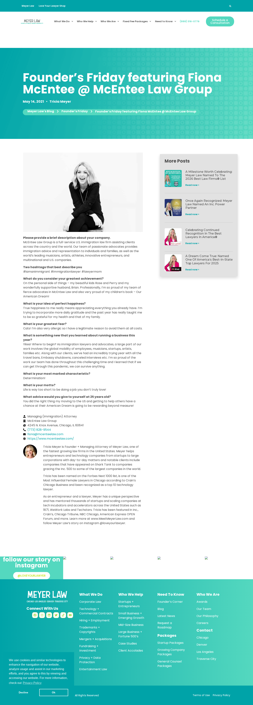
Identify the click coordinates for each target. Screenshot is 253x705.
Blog (160, 609)
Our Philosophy (207, 616)
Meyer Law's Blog (40, 111)
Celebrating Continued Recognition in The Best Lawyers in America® (203, 233)
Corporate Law (90, 602)
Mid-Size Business (131, 625)
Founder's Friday (74, 111)
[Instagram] (42, 615)
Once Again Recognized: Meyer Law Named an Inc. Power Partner (208, 204)
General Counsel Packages (169, 663)
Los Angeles (205, 652)
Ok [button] (53, 692)
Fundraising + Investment (88, 648)
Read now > (192, 185)
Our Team (204, 609)
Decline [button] (23, 692)
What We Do (62, 21)
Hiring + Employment (94, 620)
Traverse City (206, 659)
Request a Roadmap (164, 625)
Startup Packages (170, 643)
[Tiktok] (63, 615)
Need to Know (164, 21)
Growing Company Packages (171, 652)
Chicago (203, 637)
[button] (230, 6)
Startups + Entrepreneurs (129, 604)
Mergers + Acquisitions (95, 639)
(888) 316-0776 (189, 21)
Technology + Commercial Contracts (96, 611)
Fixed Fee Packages (135, 21)
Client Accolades (130, 650)
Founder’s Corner (170, 602)
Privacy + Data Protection (90, 660)
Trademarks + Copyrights (89, 629)
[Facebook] (35, 615)
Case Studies (127, 643)
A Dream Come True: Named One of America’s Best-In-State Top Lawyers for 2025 (209, 259)
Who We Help (85, 21)
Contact (205, 630)
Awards (202, 602)
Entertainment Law (93, 669)
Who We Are (108, 21)
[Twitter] (56, 615)
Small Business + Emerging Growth (131, 615)
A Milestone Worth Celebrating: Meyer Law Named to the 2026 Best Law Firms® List (208, 175)
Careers (202, 623)
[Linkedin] (49, 615)
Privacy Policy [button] (32, 682)
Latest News (166, 616)
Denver (202, 644)
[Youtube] (70, 615)
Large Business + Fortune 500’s (130, 634)
